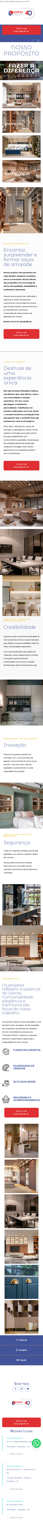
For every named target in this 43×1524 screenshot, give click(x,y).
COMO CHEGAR (16, 1454)
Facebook (23, 1340)
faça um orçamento (21, 30)
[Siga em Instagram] (21, 1389)
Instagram (23, 1350)
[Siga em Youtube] (27, 1389)
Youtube (22, 1360)
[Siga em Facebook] (15, 1389)
